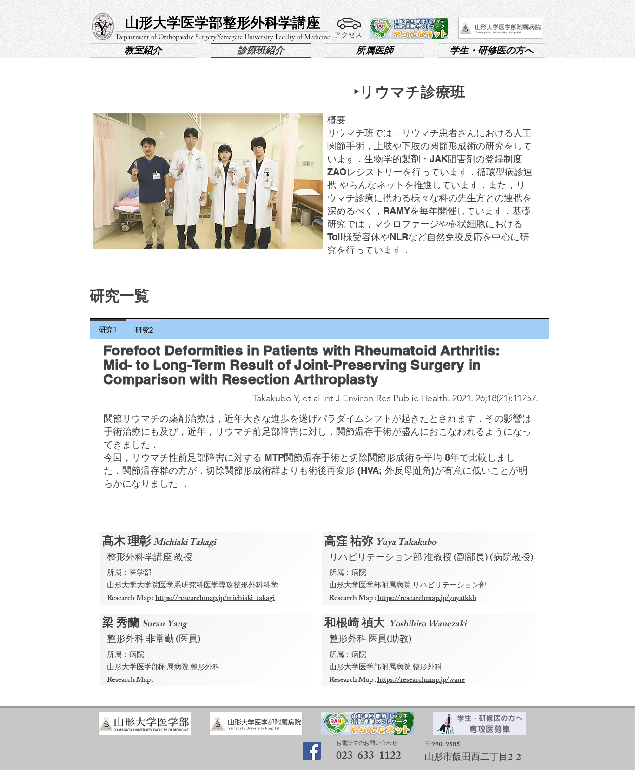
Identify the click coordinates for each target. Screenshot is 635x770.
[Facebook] (312, 751)
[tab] (108, 329)
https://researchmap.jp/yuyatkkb (426, 599)
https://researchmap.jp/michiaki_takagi (215, 599)
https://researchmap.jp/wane (421, 680)
